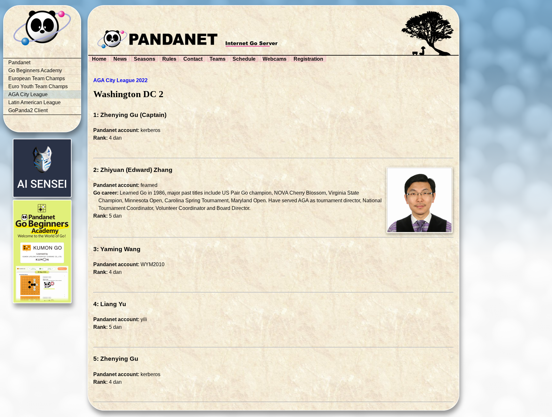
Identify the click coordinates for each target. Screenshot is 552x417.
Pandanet (19, 62)
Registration (308, 59)
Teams (218, 59)
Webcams (275, 59)
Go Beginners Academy (35, 70)
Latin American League (34, 102)
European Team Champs (36, 78)
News (120, 59)
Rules (169, 59)
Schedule (244, 59)
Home (99, 59)
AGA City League (28, 94)
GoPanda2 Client (28, 110)
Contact (193, 59)
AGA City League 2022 (120, 80)
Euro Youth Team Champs (38, 86)
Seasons (144, 59)
